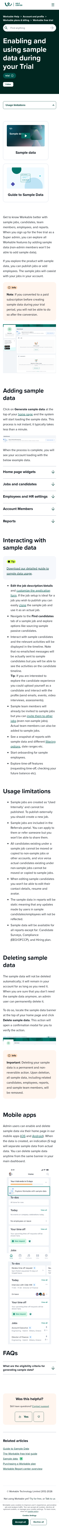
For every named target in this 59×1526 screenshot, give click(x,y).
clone (22, 605)
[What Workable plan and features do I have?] (12, 75)
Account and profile (33, 16)
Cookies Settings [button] (29, 1515)
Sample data (26, 152)
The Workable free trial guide (20, 1454)
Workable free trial (43, 20)
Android (37, 1136)
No (39, 1417)
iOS (23, 1136)
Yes (24, 1417)
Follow (8, 84)
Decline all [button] (38, 1521)
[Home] (16, 5)
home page (25, 414)
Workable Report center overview (22, 1469)
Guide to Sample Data (25, 194)
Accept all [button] (20, 1522)
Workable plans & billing (16, 20)
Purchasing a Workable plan (19, 1464)
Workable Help (11, 16)
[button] (25, 136)
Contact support (40, 1406)
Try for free (35, 1498)
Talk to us (50, 1498)
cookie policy (33, 1511)
